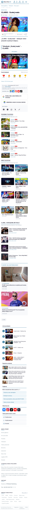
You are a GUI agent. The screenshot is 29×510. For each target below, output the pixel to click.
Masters (17, 499)
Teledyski (11, 5)
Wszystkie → (25, 492)
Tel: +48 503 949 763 (8, 487)
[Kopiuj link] (19, 109)
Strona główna (4, 5)
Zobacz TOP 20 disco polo (7, 81)
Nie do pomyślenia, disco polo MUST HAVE (14, 399)
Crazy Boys (4, 497)
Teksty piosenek (5, 444)
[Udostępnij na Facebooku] (3, 109)
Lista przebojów (6, 326)
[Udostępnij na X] (15, 109)
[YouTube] (18, 91)
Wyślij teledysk (8, 420)
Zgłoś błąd (26, 34)
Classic (25, 497)
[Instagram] (16, 91)
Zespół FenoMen (5, 503)
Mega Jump (21, 495)
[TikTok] (21, 91)
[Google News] (11, 91)
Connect (16, 495)
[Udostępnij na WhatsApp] (11, 109)
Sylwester (3, 450)
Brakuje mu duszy (8, 395)
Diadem (21, 497)
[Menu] (26, 2)
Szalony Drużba (5, 501)
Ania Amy (16, 497)
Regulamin (16, 507)
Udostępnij (20, 34)
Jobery (3, 499)
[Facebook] (13, 91)
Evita (3, 495)
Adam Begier (4, 15)
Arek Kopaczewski (10, 499)
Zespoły (3, 460)
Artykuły (3, 438)
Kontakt (7, 423)
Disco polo (16, 5)
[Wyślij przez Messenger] (7, 109)
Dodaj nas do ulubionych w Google (8, 34)
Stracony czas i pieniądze (10, 392)
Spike (20, 501)
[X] (18, 409)
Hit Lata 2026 (4, 435)
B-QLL (15, 501)
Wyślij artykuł (8, 417)
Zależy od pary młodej (9, 402)
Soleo (11, 501)
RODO (26, 507)
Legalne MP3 (4, 457)
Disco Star (3, 453)
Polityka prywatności (21, 508)
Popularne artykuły (7, 363)
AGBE (6, 495)
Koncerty (3, 447)
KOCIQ (10, 495)
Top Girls (10, 497)
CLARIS (3, 319)
